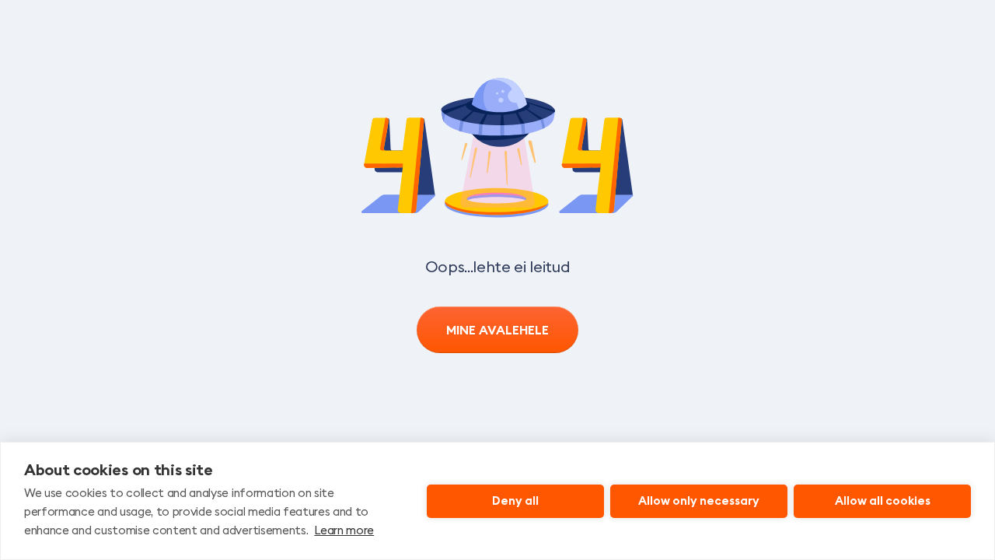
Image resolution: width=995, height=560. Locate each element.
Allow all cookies (882, 500)
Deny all (515, 500)
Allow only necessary (698, 500)
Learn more (344, 530)
